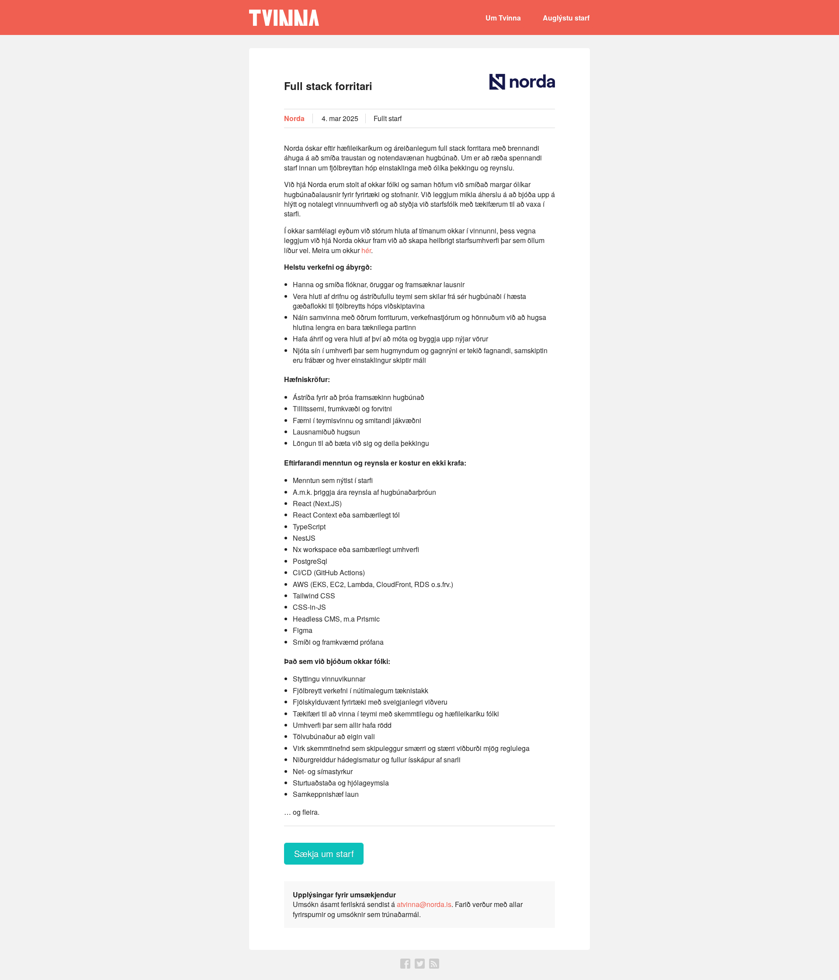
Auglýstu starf (566, 18)
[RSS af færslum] (434, 966)
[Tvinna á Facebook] (405, 966)
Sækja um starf (324, 853)
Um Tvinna (503, 18)
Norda (294, 118)
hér (366, 250)
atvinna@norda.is (424, 904)
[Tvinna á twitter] (419, 966)
